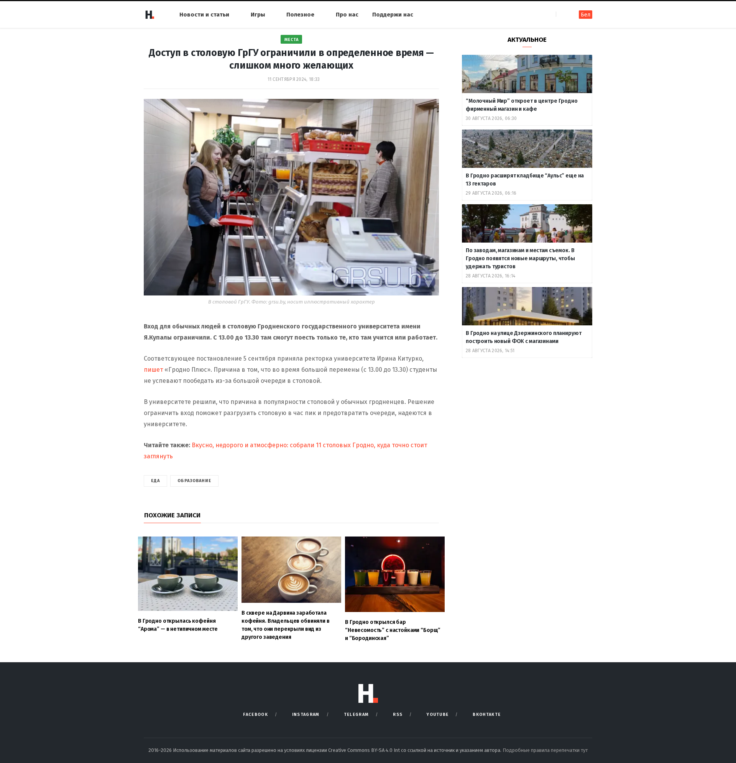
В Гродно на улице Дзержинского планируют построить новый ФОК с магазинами (523, 337)
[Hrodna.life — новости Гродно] (149, 15)
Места (291, 39)
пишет (154, 369)
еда (155, 480)
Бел (585, 14)
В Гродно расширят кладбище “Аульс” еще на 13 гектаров (525, 179)
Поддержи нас (392, 14)
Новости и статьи (204, 14)
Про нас (347, 14)
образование (194, 480)
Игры (258, 14)
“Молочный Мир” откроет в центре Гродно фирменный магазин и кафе (522, 105)
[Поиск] (562, 14)
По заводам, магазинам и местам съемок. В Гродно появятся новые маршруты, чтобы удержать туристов (520, 258)
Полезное (300, 14)
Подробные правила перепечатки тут (545, 750)
